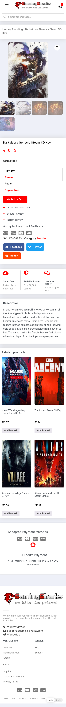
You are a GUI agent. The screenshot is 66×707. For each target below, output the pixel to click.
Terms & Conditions (14, 676)
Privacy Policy (11, 681)
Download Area (11, 652)
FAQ (37, 647)
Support (39, 652)
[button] (6, 5)
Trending (17, 29)
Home (6, 29)
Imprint (7, 671)
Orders (7, 657)
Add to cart (10, 430)
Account (8, 647)
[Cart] (60, 6)
